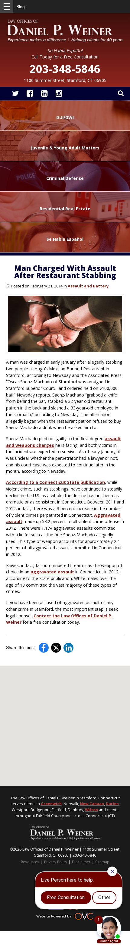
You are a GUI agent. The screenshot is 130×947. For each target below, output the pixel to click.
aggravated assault (52, 572)
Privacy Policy (55, 861)
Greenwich (51, 803)
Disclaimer (81, 861)
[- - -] (6, 6)
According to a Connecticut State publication (55, 482)
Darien (112, 803)
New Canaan (92, 803)
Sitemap (102, 861)
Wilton (91, 809)
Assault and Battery (88, 286)
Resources (30, 861)
